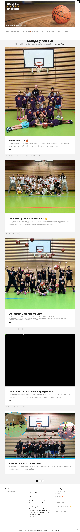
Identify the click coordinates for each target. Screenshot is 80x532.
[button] (78, 1)
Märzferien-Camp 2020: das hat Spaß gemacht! (31, 391)
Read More (11, 149)
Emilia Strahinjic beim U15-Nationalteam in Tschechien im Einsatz (63, 502)
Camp (27, 155)
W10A (12, 328)
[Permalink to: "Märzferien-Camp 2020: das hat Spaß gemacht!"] (40, 360)
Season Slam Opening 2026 (60, 491)
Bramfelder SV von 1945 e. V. (43, 530)
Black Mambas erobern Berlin (61, 511)
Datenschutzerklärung (11, 491)
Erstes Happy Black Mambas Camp (25, 313)
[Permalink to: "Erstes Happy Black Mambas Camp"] (40, 273)
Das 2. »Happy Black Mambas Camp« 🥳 (28, 218)
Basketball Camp (10, 155)
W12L (21, 328)
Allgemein (8, 406)
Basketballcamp (20, 155)
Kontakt (8, 496)
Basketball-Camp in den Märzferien (25, 463)
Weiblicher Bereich (35, 155)
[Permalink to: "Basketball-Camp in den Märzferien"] (40, 435)
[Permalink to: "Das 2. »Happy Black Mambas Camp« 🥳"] (40, 186)
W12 (16, 328)
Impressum (9, 494)
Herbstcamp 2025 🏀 (18, 140)
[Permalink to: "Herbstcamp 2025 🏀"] (40, 91)
